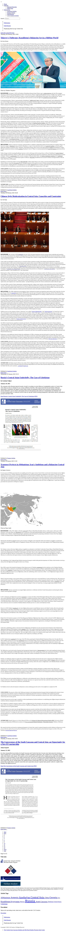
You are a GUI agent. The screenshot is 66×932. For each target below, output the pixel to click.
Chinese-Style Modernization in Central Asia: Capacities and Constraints (31, 196)
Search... (3, 18)
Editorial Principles (12, 7)
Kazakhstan (6, 901)
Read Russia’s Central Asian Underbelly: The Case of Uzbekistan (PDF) (19, 396)
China (47, 898)
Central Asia (38, 897)
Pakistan (22, 901)
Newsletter (3, 913)
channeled (13, 293)
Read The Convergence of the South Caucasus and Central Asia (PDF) (19, 766)
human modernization (21, 318)
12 (4, 846)
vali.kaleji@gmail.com (23, 365)
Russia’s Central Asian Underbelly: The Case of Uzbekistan (25, 377)
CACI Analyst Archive (13, 15)
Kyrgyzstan (15, 902)
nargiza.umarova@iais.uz (11, 730)
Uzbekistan (4, 904)
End (5, 851)
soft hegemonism (48, 311)
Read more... (4, 191)
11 (4, 845)
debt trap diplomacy (53, 338)
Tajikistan (51, 901)
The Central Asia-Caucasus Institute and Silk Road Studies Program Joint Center (24, 930)
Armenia (15, 897)
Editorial (6, 5)
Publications (7, 10)
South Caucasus (42, 902)
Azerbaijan (25, 897)
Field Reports (10, 14)
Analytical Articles (11, 11)
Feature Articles (11, 12)
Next (5, 849)
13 (4, 848)
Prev (5, 833)
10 (4, 843)
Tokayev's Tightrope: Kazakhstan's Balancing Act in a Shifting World (29, 38)
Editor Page (10, 8)
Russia (30, 901)
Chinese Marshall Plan (37, 311)
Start (5, 832)
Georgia (54, 897)
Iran (59, 898)
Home (5, 4)
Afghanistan (6, 898)
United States (57, 901)
